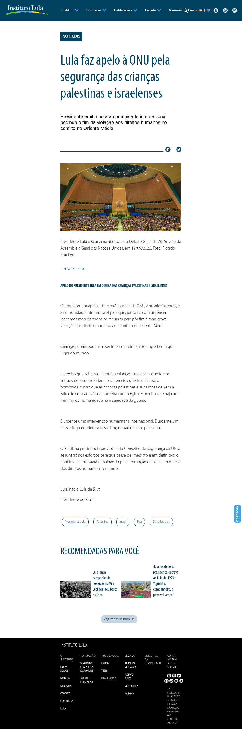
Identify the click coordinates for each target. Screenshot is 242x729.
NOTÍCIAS (65, 678)
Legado (130, 655)
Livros (105, 663)
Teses (104, 671)
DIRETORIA (65, 686)
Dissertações (108, 678)
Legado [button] (151, 10)
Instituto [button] (67, 10)
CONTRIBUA (66, 701)
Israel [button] (122, 522)
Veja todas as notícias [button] (119, 619)
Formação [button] (94, 10)
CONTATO (65, 693)
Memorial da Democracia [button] (187, 10)
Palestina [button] (102, 522)
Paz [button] (139, 522)
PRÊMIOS (129, 694)
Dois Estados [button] (161, 522)
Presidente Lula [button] (75, 522)
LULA (63, 708)
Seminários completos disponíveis (86, 667)
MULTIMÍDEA (131, 686)
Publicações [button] (123, 10)
